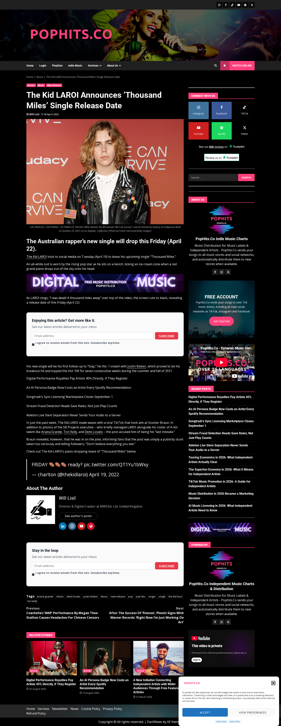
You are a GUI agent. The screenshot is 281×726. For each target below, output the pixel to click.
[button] (273, 683)
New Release (54, 85)
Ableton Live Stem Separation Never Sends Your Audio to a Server (73, 415)
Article (33, 670)
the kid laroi (175, 596)
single (162, 596)
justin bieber (90, 596)
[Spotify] (245, 5)
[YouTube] (239, 5)
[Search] (215, 65)
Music (41, 85)
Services (93, 65)
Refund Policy (36, 713)
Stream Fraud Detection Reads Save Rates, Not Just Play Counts (71, 406)
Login (42, 65)
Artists (31, 85)
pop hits (140, 596)
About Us (112, 65)
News (75, 709)
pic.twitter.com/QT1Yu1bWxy (116, 464)
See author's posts (78, 516)
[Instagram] (219, 5)
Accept (205, 712)
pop (130, 596)
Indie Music (75, 65)
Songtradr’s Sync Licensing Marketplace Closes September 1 (69, 397)
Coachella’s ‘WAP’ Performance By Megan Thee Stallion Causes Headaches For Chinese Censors (62, 613)
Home (30, 65)
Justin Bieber (137, 366)
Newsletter (60, 709)
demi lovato (73, 596)
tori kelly (32, 601)
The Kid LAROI (36, 257)
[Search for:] (213, 177)
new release (118, 596)
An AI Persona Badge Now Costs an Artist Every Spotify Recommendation (78, 387)
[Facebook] (226, 5)
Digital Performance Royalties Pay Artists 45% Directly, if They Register (77, 378)
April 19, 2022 (104, 474)
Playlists (57, 65)
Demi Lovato (94, 432)
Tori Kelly (70, 432)
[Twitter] (252, 5)
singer (152, 596)
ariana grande (45, 596)
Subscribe (166, 336)
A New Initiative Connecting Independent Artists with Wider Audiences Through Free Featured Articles (158, 658)
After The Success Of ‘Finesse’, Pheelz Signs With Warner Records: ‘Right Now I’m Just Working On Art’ (146, 615)
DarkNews (154, 722)
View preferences (252, 712)
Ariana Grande (51, 432)
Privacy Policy (112, 709)
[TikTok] (232, 5)
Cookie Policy (221, 721)
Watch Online (242, 65)
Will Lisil (34, 114)
